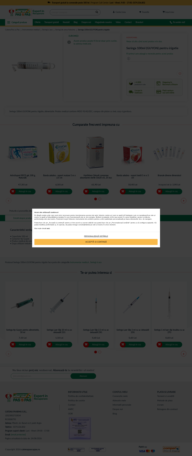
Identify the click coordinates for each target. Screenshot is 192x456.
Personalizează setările (96, 236)
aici (48, 228)
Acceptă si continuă (96, 242)
